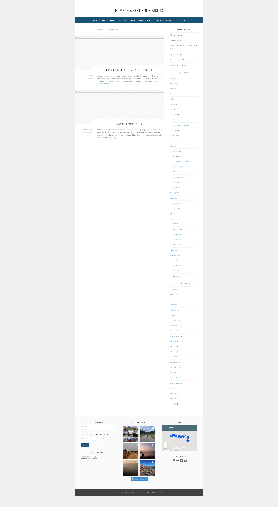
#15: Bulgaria (176, 188)
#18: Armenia (176, 208)
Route (132, 20)
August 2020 (173, 289)
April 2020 (173, 305)
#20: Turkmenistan (178, 224)
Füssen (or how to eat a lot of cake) (129, 70)
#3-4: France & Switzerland (181, 125)
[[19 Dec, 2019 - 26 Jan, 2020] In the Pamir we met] (147, 451)
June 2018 (173, 399)
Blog (112, 20)
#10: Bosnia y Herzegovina (181, 162)
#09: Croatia (176, 156)
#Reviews (173, 94)
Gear (141, 20)
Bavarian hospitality (129, 123)
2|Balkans (173, 146)
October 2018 (174, 378)
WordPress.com (158, 492)
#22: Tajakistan (177, 234)
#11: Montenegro (178, 167)
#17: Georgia (176, 203)
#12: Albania (176, 172)
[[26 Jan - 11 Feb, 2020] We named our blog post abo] (130, 451)
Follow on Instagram (140, 479)
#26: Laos (175, 260)
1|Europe (172, 109)
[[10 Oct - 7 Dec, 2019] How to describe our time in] (147, 468)
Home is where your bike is (139, 10)
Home (95, 20)
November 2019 (175, 326)
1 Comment (89, 78)
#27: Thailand (177, 266)
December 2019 (175, 320)
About (103, 20)
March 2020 (173, 310)
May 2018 (173, 404)
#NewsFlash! (174, 83)
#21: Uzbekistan (177, 229)
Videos (168, 20)
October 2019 (174, 331)
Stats (149, 20)
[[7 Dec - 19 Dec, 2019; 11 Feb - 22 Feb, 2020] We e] (130, 468)
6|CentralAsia (174, 219)
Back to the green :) (176, 40)
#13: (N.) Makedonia (179, 177)
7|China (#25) (174, 250)
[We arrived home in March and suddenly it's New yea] (130, 434)
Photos (159, 20)
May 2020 (173, 300)
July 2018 (173, 393)
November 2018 (175, 373)
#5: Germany (176, 130)
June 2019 (173, 346)
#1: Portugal (176, 115)
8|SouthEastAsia (175, 255)
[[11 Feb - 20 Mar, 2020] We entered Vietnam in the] (147, 434)
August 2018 (173, 388)
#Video (172, 99)
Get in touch (180, 20)
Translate (94, 458)
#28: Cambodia (177, 271)
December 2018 (175, 367)
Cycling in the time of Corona (179, 60)
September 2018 (175, 383)
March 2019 (173, 357)
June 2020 (173, 294)
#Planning (173, 89)
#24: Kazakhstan (178, 245)
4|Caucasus (173, 198)
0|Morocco (173, 104)
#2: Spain (175, 120)
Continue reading (103, 84)
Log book (122, 20)
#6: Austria (176, 135)
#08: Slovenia (177, 151)
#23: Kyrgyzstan (177, 240)
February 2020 (174, 315)
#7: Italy (175, 141)
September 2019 (175, 336)
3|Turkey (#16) (174, 193)
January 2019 (174, 362)
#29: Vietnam (176, 276)
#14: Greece (176, 182)
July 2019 (173, 341)
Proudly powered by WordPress (126, 492)
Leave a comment (87, 132)
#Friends (172, 78)
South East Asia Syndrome (178, 65)
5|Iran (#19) (173, 214)
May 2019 (173, 352)
